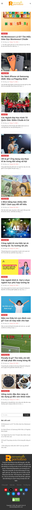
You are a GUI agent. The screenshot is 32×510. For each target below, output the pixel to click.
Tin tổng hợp (5, 354)
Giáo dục (4, 33)
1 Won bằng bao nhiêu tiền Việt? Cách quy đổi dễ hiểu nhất (14, 204)
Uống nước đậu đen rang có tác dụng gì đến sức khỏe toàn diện (15, 396)
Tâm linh (4, 315)
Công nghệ (5, 73)
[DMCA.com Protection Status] (16, 499)
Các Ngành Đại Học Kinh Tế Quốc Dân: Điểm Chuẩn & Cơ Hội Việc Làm (15, 120)
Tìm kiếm (26, 415)
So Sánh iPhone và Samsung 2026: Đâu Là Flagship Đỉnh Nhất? (15, 79)
